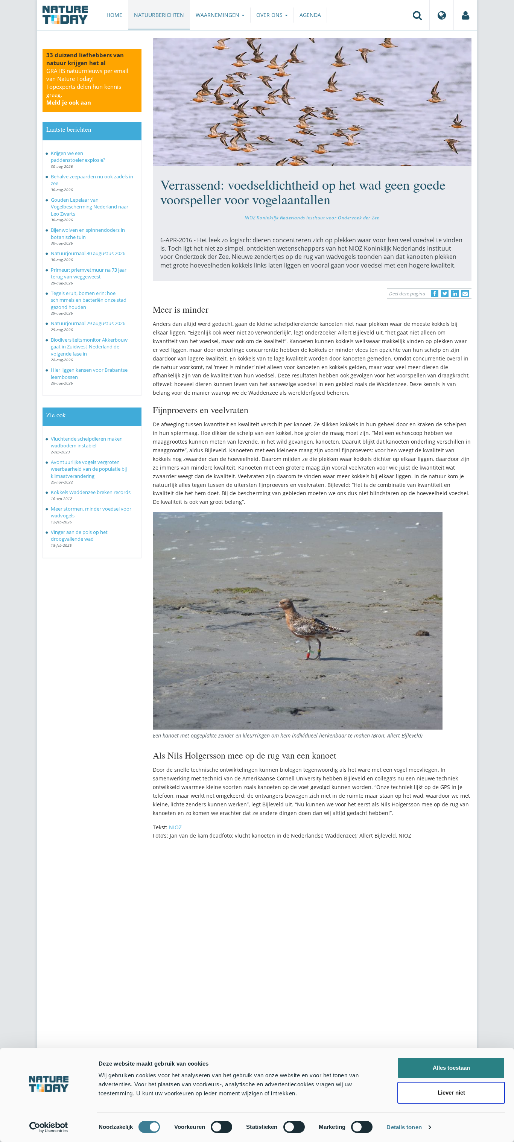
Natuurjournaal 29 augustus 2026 (88, 323)
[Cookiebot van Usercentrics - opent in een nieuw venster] (49, 1127)
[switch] (221, 1127)
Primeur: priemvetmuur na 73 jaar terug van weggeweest (88, 273)
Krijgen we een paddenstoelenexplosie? (78, 157)
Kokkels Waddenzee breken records (91, 492)
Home (114, 14)
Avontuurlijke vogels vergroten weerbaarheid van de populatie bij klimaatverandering (89, 469)
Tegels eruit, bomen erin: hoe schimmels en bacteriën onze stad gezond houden (88, 300)
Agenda (310, 14)
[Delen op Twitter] (445, 293)
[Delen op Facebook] (434, 293)
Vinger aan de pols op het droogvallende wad (79, 536)
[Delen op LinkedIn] (455, 293)
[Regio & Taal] (442, 15)
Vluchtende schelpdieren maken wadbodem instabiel (87, 442)
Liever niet (451, 1092)
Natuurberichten (159, 14)
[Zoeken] (417, 15)
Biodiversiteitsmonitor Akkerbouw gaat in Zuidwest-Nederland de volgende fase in (89, 346)
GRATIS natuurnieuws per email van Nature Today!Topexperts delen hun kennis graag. (87, 86)
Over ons (270, 14)
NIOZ (175, 827)
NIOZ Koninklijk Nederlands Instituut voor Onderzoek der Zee (312, 217)
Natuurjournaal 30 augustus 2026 (88, 253)
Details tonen (403, 1127)
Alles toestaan (451, 1067)
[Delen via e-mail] (465, 293)
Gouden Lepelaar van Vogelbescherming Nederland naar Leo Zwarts (89, 206)
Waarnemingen (218, 14)
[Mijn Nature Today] (465, 15)
